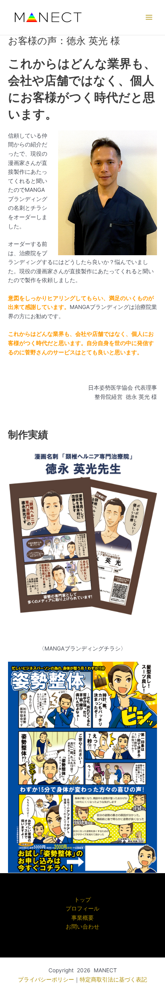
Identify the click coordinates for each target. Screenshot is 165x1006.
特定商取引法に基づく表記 (113, 979)
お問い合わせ (82, 926)
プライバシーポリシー (46, 979)
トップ (82, 899)
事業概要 (82, 918)
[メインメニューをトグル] (149, 17)
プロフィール (82, 908)
